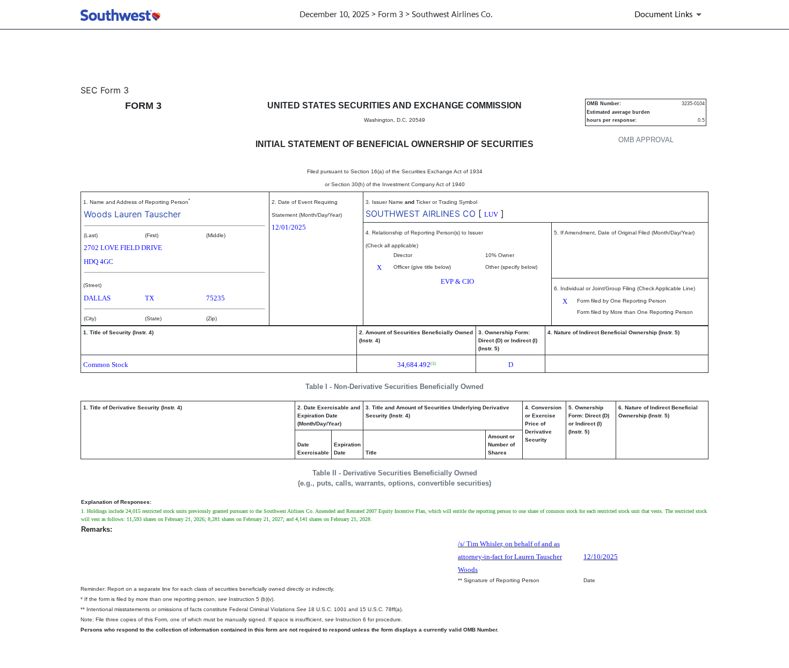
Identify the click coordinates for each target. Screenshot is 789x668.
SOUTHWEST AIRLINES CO (421, 213)
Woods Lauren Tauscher (132, 214)
